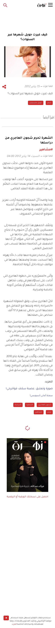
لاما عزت (48, 86)
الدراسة (18, 405)
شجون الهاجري (44, 405)
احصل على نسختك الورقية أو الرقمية (27, 496)
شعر (49, 103)
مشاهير (38, 412)
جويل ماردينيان (35, 103)
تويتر (49, 412)
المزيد (14, 624)
